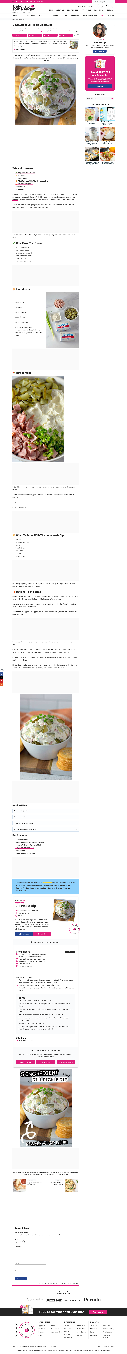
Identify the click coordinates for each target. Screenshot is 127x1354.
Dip (51, 1172)
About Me (60, 10)
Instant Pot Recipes (50, 885)
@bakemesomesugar (51, 1054)
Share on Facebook (67, 1062)
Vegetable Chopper (26, 1040)
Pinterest (22, 891)
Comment (18, 1247)
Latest (84, 6)
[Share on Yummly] (1, 684)
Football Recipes (63, 1172)
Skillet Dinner (81, 1329)
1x (66, 952)
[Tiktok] (111, 6)
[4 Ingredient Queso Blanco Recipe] (107, 140)
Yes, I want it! (98, 1312)
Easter (55, 1172)
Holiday (109, 10)
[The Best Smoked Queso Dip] (92, 120)
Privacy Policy (52, 1346)
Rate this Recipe (47, 31)
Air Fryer (67, 1326)
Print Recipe (74, 31)
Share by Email (26, 1062)
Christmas (46, 1172)
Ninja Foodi (68, 1337)
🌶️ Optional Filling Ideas (24, 184)
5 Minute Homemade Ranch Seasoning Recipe (92, 143)
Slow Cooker (81, 1332)
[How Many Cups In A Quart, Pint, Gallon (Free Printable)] (107, 120)
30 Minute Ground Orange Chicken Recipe (107, 162)
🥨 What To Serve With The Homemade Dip (31, 181)
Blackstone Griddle (68, 1330)
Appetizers (42, 1326)
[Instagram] (107, 6)
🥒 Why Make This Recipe (25, 173)
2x (70, 952)
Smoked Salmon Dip (22, 839)
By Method (86, 10)
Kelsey (46, 28)
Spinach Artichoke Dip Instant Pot (28, 845)
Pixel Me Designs (109, 1346)
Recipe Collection (34, 1174)
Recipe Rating (19, 1240)
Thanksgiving (63, 1174)
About (79, 6)
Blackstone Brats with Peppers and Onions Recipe (92, 163)
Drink (53, 1326)
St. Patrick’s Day (108, 1329)
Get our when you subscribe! (28, 2)
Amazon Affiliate (24, 235)
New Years (106, 1326)
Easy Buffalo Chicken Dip (24, 848)
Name (17, 1263)
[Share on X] (1, 677)
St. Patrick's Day (52, 1174)
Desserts (41, 1332)
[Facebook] (97, 6)
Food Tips (90, 6)
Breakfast (41, 1329)
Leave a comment (53, 28)
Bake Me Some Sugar (25, 9)
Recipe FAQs (20, 186)
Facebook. (43, 888)
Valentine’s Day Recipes (108, 1336)
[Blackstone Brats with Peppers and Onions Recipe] (92, 160)
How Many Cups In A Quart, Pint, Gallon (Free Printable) (107, 123)
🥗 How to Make (21, 178)
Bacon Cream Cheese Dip (25, 853)
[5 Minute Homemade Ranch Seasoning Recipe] (92, 140)
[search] (112, 98)
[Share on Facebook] (1, 674)
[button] (16, 903)
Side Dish (43, 1174)
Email (17, 1271)
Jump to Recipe (19, 31)
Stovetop (80, 1335)
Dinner (40, 1335)
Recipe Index (72, 10)
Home (50, 10)
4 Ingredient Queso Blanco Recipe (107, 142)
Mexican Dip (20, 850)
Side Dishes (55, 1329)
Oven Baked (81, 1326)
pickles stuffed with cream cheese (40, 197)
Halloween (93, 1335)
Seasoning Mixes (56, 1332)
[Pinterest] (102, 6)
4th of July (22, 1172)
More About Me (99, 51)
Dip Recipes (19, 189)
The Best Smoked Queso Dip (92, 122)
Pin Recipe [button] (42, 934)
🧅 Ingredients (20, 175)
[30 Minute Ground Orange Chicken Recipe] (107, 160)
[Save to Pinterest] (1, 681)
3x (74, 952)
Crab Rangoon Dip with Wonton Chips (29, 842)
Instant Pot (67, 1334)
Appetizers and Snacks (34, 1172)
